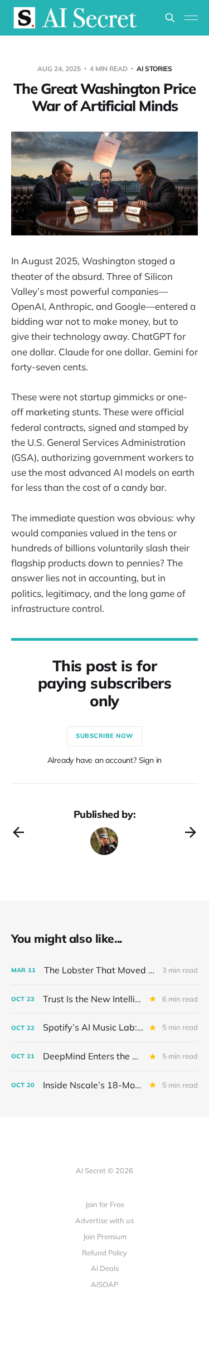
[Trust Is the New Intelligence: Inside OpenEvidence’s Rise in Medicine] (104, 999)
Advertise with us (104, 1220)
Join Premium (105, 1236)
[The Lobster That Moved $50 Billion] (104, 970)
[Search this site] (170, 17)
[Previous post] (18, 832)
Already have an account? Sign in (104, 760)
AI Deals (105, 1268)
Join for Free (104, 1204)
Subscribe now (104, 736)
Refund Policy (104, 1252)
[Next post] (190, 832)
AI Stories (154, 68)
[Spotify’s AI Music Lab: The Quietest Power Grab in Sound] (104, 1027)
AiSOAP (104, 1284)
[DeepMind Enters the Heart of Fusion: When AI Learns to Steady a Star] (104, 1056)
